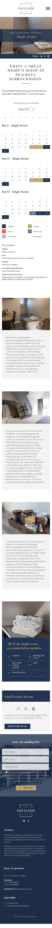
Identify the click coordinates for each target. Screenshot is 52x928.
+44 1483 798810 (12, 882)
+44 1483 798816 (12, 885)
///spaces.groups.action (24, 889)
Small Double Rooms (17, 726)
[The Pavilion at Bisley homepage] (26, 8)
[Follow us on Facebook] (28, 821)
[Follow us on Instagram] (23, 821)
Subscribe (28, 788)
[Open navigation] (47, 8)
